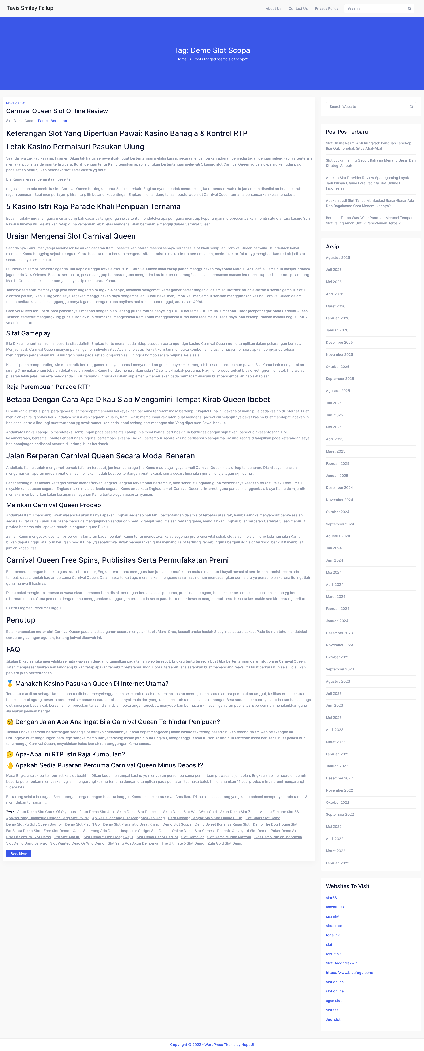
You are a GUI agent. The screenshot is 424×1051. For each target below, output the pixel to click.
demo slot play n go (82, 824)
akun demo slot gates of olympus (46, 812)
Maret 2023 (335, 742)
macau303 (335, 907)
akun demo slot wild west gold (190, 812)
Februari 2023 (337, 754)
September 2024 (340, 524)
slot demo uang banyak (26, 843)
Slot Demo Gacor (20, 121)
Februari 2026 (337, 318)
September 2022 (340, 814)
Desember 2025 (339, 342)
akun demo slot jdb (96, 812)
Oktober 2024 (337, 512)
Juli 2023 (334, 693)
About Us (274, 8)
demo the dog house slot (275, 824)
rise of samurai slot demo (28, 837)
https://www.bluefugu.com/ (349, 973)
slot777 (332, 1010)
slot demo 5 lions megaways (108, 837)
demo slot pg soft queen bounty (34, 824)
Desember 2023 (339, 633)
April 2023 (334, 730)
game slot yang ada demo (95, 831)
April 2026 (334, 294)
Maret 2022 (335, 851)
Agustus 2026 (338, 257)
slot (329, 944)
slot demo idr (192, 837)
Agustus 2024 (338, 536)
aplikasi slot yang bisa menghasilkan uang (128, 818)
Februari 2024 (337, 609)
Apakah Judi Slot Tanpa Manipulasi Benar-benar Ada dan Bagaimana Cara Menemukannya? (370, 203)
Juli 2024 (334, 548)
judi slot (332, 916)
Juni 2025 (334, 415)
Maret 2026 (335, 306)
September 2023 (340, 669)
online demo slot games (193, 831)
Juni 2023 (334, 705)
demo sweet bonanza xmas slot (222, 824)
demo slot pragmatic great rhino (131, 824)
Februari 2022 (337, 863)
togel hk (333, 935)
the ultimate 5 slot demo (182, 843)
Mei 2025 (334, 427)
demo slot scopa (177, 824)
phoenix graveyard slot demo (242, 831)
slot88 (331, 898)
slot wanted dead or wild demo (77, 843)
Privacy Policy (326, 8)
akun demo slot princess (138, 812)
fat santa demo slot (23, 831)
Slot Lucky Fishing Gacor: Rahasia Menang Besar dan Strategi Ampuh (371, 163)
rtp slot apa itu (67, 837)
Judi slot (333, 1019)
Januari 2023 (337, 766)
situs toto (334, 926)
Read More (19, 853)
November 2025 (339, 354)
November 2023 (339, 645)
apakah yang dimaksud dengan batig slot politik (47, 818)
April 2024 (334, 585)
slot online (335, 982)
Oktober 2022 (337, 802)
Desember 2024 (339, 488)
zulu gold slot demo (225, 843)
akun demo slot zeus (238, 812)
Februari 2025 (337, 463)
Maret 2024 (335, 596)
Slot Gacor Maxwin (342, 963)
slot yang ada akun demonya (133, 843)
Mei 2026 (334, 282)
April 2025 (334, 439)
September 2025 (340, 379)
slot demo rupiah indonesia (278, 837)
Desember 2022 (339, 778)
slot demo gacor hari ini (157, 837)
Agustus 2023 (338, 681)
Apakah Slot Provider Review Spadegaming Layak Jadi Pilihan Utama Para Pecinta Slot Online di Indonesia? (367, 183)
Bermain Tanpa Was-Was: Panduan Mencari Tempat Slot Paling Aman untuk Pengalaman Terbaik (369, 220)
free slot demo (56, 831)
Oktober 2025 (337, 367)
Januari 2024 (337, 621)
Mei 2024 (334, 572)
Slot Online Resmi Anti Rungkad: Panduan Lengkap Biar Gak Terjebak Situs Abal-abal (368, 145)
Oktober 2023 (337, 657)
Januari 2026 (337, 330)
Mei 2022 (334, 826)
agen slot (334, 1001)
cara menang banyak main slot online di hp (205, 818)
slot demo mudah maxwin (229, 837)
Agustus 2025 (338, 391)
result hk (333, 954)
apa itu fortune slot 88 (279, 812)
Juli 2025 (334, 403)
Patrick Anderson (52, 121)
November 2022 (339, 790)
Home (181, 59)
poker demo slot (285, 831)
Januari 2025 (337, 476)
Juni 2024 (334, 560)
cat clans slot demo (263, 818)
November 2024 (339, 500)
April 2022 (334, 839)
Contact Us (298, 8)
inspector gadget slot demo (145, 831)
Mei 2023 (334, 718)
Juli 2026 (334, 270)
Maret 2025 (335, 451)
